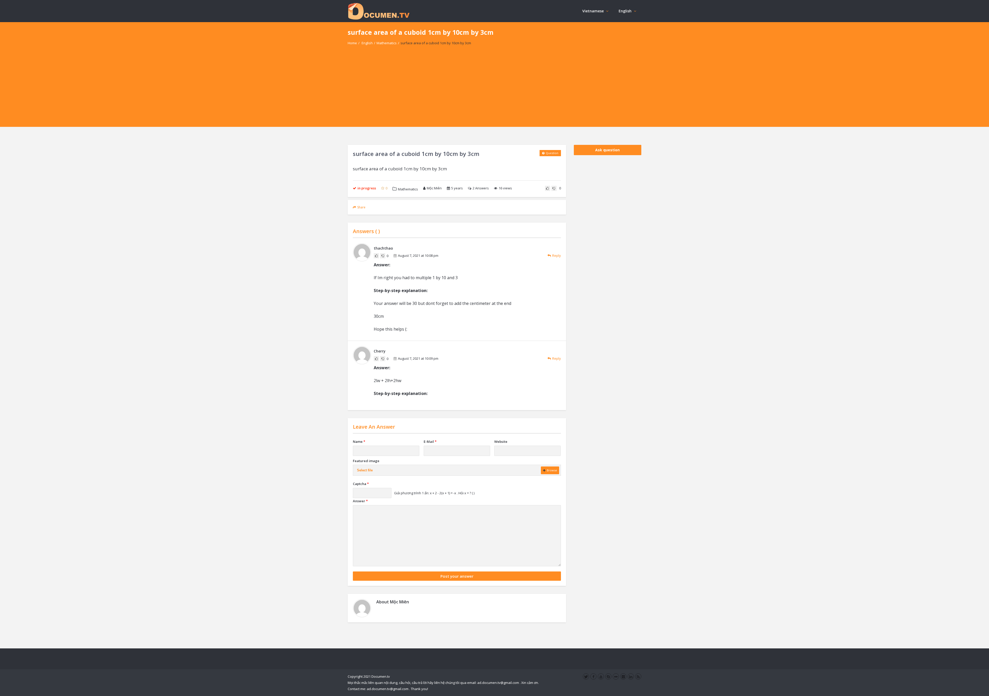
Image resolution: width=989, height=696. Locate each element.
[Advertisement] (494, 91)
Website (500, 441)
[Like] (547, 188)
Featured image (366, 461)
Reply (556, 255)
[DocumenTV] (379, 11)
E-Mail (430, 441)
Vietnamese (593, 10)
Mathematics (387, 43)
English (625, 10)
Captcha (361, 483)
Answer (360, 501)
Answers (481, 188)
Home (352, 43)
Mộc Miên (434, 188)
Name (359, 441)
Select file (365, 470)
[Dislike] (554, 188)
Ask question (607, 149)
